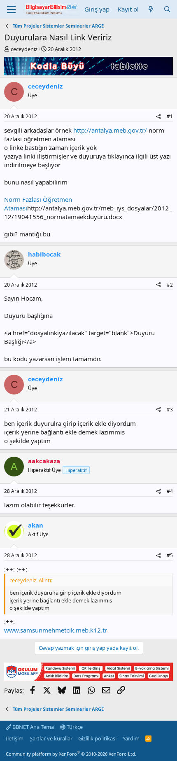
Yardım (131, 738)
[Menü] (11, 9)
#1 (170, 116)
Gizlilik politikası (97, 738)
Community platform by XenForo (71, 754)
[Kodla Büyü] (88, 73)
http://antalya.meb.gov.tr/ (110, 130)
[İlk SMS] (88, 679)
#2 (170, 284)
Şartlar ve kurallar (51, 738)
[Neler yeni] (151, 9)
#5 (170, 555)
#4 (170, 491)
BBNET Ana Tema (32, 727)
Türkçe (74, 727)
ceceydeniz (24, 49)
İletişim (14, 738)
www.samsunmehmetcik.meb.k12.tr (55, 630)
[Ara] (167, 9)
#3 (170, 409)
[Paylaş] (158, 116)
